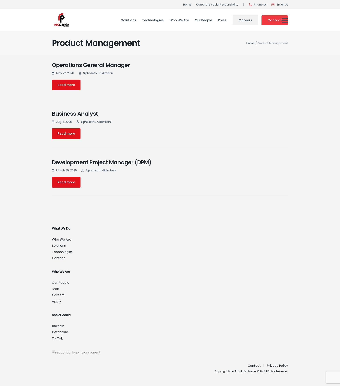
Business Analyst (75, 114)
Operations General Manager (91, 65)
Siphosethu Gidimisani (98, 73)
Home (250, 43)
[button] (285, 20)
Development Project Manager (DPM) (102, 162)
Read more (66, 85)
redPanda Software (243, 371)
